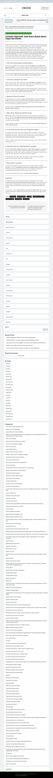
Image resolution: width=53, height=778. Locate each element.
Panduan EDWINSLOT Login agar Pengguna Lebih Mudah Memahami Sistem (27, 20)
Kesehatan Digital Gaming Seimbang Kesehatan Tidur (17, 528)
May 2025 (8, 400)
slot (7, 259)
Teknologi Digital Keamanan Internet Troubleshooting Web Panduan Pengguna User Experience (26, 717)
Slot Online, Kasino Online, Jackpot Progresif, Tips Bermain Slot (19, 648)
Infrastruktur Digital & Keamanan (13, 473)
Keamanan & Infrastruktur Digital (13, 495)
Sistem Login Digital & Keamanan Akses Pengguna (17, 635)
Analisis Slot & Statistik (11, 438)
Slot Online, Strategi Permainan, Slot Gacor (15, 659)
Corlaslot (29, 196)
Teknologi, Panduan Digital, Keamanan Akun (15, 744)
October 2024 (9, 419)
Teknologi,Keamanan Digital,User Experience (15, 746)
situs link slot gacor (10, 227)
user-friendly (26, 199)
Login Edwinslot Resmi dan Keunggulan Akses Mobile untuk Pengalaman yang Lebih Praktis (26, 342)
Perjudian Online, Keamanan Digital (13, 597)
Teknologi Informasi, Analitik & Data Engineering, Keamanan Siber (20, 725)
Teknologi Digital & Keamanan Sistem (14, 712)
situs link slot (9, 253)
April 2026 (8, 371)
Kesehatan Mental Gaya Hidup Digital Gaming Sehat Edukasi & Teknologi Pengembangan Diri (26, 531)
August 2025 (8, 392)
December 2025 (9, 382)
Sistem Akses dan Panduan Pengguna (14, 630)
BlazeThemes (24, 775)
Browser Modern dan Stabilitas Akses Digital (15, 441)
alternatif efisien (21, 196)
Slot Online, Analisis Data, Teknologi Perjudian (16, 643)
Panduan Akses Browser (11, 548)
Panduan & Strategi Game (11, 546)
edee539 (8, 41)
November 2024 (9, 416)
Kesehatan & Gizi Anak (11, 526)
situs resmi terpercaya (11, 638)
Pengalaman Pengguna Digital (12, 590)
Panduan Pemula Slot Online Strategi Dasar (15, 570)
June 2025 (8, 397)
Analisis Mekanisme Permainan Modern (14, 432)
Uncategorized (9, 753)
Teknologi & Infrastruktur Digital (13, 685)
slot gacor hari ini (9, 269)
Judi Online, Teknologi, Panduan (13, 486)
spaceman (8, 322)
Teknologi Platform (10, 736)
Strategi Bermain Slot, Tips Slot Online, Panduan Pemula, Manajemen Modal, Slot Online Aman (26, 661)
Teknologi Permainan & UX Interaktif (13, 733)
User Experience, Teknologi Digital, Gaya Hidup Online (18, 33)
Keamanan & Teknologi (11, 498)
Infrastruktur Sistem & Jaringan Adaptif (14, 475)
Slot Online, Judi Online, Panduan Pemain (14, 646)
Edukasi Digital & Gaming (11, 449)
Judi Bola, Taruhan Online (11, 481)
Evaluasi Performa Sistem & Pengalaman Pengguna (17, 454)
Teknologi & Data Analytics (12, 680)
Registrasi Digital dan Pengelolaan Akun (14, 627)
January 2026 (9, 379)
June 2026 (8, 366)
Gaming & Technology (10, 465)
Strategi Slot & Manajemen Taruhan (13, 667)
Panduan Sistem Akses (11, 578)
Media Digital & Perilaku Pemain (13, 543)
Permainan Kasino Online (11, 602)
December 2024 (9, 413)
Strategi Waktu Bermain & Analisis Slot (14, 672)
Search (7, 327)
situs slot (8, 232)
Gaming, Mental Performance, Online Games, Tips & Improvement (20, 467)
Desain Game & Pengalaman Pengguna (14, 444)
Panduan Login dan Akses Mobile (13, 560)
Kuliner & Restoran (10, 540)
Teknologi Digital (9, 707)
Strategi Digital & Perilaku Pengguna (13, 664)
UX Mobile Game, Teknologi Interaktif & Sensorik (16, 761)
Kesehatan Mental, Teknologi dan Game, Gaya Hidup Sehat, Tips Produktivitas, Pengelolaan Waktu (27, 534)
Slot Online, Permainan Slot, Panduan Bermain (16, 656)
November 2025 (9, 384)
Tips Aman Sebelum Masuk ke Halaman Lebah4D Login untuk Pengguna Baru (22, 348)
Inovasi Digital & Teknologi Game (13, 478)
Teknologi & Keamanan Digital (12, 688)
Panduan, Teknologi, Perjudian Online (14, 587)
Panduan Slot (9, 580)
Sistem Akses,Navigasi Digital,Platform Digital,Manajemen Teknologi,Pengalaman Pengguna (26, 632)
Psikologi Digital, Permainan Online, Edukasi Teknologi (17, 624)
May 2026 (8, 368)
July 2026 (8, 363)
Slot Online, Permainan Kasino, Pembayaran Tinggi (17, 654)
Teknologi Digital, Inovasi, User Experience (15, 720)
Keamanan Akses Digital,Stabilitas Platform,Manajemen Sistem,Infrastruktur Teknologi (24, 503)
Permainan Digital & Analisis (12, 599)
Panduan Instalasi (10, 558)
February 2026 (9, 376)
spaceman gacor (9, 316)
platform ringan (9, 199)
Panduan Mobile (9, 567)
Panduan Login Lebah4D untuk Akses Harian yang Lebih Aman (31, 1)
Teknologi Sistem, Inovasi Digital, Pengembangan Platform (18, 741)
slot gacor (8, 264)
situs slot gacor (9, 237)
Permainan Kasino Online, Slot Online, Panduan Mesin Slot (18, 604)
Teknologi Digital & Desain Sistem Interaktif (15, 709)
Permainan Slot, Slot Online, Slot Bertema (15, 615)
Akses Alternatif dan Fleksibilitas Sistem (14, 426)
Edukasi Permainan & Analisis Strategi (14, 451)
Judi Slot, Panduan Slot (11, 493)
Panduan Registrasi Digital (11, 575)
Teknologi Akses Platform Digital (13, 701)
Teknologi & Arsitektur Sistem (12, 677)
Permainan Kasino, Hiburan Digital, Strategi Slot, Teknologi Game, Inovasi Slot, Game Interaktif (26, 607)
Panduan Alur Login (10, 551)
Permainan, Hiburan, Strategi (12, 618)
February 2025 (9, 408)
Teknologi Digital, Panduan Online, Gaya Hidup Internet (17, 722)
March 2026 (8, 374)
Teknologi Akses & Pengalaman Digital (14, 699)
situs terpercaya (9, 290)
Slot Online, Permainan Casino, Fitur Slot (14, 651)
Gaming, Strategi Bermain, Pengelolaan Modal (16, 470)
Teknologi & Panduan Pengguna (12, 693)
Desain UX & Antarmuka (11, 446)
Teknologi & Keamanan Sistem (12, 691)
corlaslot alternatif (32, 44)
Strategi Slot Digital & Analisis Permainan (15, 669)
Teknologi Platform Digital (11, 738)
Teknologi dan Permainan (11, 704)
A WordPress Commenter (11, 355)
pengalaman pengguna (38, 196)
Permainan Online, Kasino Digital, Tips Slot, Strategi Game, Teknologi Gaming (22, 612)
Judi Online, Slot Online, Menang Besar (14, 483)
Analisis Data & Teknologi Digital (13, 429)
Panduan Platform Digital (11, 572)
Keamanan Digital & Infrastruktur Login (14, 514)
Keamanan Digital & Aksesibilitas (13, 511)
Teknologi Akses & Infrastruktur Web (14, 696)
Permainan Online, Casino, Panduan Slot (14, 610)
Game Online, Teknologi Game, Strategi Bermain (16, 462)
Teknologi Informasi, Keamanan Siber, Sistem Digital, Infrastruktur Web (21, 728)
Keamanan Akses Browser (11, 501)
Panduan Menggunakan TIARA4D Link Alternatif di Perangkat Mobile (20, 337)
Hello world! (21, 355)
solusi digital (18, 199)
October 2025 (9, 387)
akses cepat (13, 196)
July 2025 (8, 395)
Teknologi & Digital (10, 683)
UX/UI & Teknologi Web (11, 764)
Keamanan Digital (9, 509)
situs (7, 248)
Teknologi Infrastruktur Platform (13, 730)
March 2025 (8, 405)
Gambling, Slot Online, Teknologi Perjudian (15, 457)
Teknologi (8, 675)
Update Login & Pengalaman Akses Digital (15, 756)
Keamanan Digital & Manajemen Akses (14, 516)
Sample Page (25, 15)
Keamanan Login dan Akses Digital (13, 523)
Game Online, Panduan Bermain (12, 459)
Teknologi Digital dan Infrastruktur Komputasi (15, 714)
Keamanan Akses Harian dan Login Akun (14, 506)
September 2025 (9, 390)
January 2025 (9, 411)
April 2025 (8, 403)
